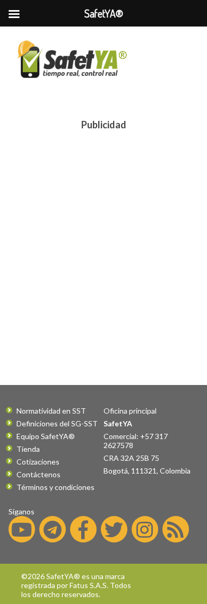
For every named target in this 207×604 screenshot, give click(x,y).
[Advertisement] (103, 239)
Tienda (28, 448)
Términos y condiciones (55, 487)
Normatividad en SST (51, 410)
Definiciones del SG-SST (57, 423)
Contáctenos (38, 474)
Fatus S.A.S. (89, 585)
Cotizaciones (37, 461)
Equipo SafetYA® (45, 436)
